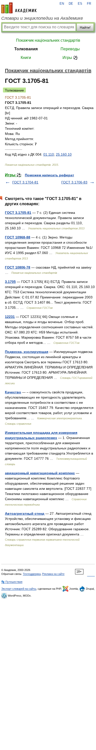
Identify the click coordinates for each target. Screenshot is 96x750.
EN (62, 3)
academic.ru (19, 7)
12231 (10, 317)
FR (89, 3)
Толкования (26, 49)
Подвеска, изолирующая (26, 352)
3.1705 (10, 282)
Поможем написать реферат (49, 175)
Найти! (85, 27)
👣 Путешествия (11, 581)
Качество (13, 392)
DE (71, 3)
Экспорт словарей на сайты (18, 588)
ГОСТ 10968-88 (17, 237)
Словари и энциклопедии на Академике (42, 18)
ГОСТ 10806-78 (17, 267)
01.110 (48, 154)
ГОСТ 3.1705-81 (18, 213)
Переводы (70, 49)
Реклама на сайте (53, 573)
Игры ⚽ (70, 57)
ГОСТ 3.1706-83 (74, 182)
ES (80, 3)
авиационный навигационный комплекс (40, 473)
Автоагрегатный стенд (24, 513)
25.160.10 (64, 154)
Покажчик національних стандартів (48, 40)
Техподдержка (32, 573)
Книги (26, 57)
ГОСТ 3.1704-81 (25, 182)
